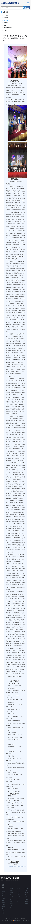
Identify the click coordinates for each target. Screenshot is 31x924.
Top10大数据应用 (8, 27)
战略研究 (6, 22)
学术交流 (6, 15)
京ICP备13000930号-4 (7, 920)
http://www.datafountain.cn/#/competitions (18, 866)
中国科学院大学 (11, 905)
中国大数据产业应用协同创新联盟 (26, 899)
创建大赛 (6, 20)
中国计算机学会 (3, 893)
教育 (5, 25)
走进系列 (6, 30)
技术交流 (6, 17)
